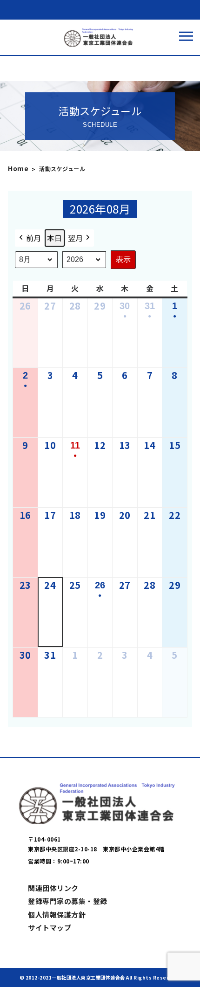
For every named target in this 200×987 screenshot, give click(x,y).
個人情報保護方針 (57, 914)
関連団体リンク (53, 888)
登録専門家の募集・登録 (67, 901)
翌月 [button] (75, 237)
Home (18, 168)
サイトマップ (49, 927)
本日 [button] (54, 237)
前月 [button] (33, 237)
